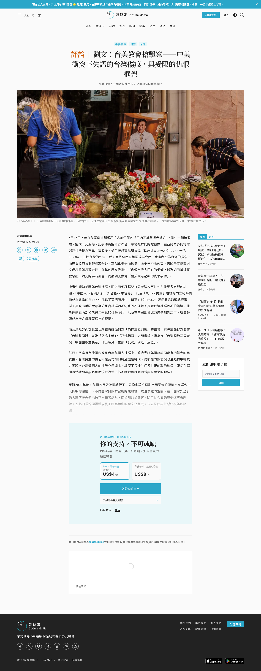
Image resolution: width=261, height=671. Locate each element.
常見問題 (185, 629)
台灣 (143, 44)
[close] (257, 4)
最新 (202, 236)
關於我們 (185, 623)
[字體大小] (26, 15)
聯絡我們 (200, 623)
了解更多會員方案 (113, 500)
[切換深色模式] (233, 15)
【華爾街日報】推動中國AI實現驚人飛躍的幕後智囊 (211, 306)
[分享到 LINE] (54, 250)
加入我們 (215, 623)
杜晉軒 (201, 263)
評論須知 (81, 586)
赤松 (200, 289)
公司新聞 (215, 629)
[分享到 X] (28, 250)
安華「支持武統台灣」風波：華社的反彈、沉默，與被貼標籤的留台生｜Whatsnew (211, 252)
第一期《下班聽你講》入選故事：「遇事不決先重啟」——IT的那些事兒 (211, 336)
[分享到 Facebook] (37, 250)
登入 (117, 510)
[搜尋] (240, 15)
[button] (98, 26)
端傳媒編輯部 (96, 542)
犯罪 (133, 44)
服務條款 (77, 660)
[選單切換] (103, 26)
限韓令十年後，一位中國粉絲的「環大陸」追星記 (211, 280)
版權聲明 (200, 629)
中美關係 (120, 44)
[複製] (20, 250)
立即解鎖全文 (130, 489)
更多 (211, 236)
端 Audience (205, 348)
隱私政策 (63, 660)
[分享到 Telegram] (45, 250)
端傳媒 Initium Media (41, 660)
